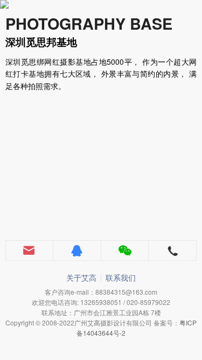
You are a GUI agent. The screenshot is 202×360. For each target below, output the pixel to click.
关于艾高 (81, 277)
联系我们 (121, 277)
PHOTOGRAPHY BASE (88, 23)
